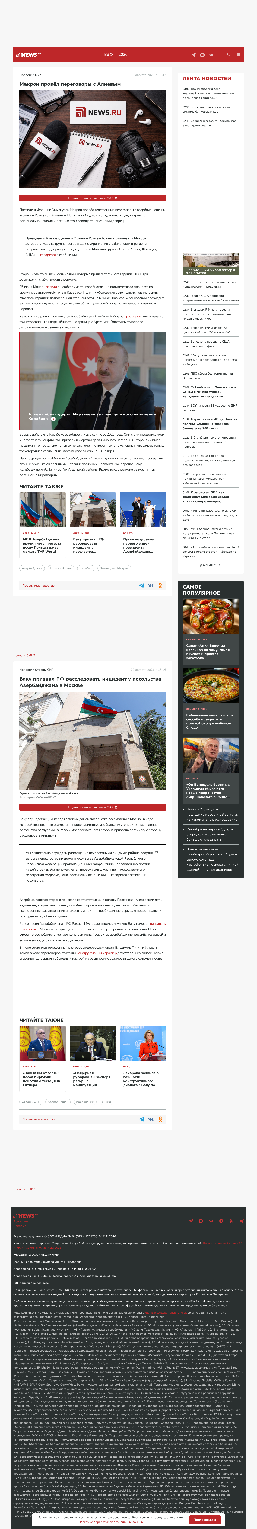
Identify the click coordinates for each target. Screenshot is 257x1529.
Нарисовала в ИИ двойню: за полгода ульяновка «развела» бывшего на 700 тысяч (210, 423)
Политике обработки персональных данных (111, 1522)
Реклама (19, 1226)
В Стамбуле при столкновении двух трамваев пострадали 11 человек (209, 442)
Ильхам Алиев (61, 568)
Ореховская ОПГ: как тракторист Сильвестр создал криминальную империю (206, 497)
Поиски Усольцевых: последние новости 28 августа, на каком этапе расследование (212, 814)
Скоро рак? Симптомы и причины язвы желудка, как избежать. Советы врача (204, 478)
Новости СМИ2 (24, 655)
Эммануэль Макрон (114, 568)
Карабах (86, 568)
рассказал (134, 316)
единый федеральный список (166, 1313)
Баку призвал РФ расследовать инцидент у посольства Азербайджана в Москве (88, 549)
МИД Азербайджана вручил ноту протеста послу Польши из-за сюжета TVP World (42, 545)
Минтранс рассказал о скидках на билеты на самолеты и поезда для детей (210, 515)
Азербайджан (32, 568)
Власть (128, 533)
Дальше (208, 565)
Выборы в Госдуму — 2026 (116, 54)
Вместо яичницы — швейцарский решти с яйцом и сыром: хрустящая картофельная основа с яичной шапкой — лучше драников (212, 859)
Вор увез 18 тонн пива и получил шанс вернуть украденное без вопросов (209, 460)
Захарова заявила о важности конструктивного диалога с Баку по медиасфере (141, 1081)
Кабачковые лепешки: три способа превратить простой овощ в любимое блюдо (209, 721)
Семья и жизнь (196, 639)
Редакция (20, 1221)
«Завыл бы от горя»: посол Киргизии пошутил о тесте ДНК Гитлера (41, 1079)
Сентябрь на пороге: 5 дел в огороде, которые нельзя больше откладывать (209, 834)
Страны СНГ (31, 533)
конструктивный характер (97, 953)
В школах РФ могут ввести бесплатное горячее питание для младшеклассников (207, 314)
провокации (85, 1102)
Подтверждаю (205, 1520)
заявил (51, 287)
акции (106, 1102)
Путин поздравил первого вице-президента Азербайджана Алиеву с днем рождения (138, 549)
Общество (193, 778)
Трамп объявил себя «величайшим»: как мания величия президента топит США (208, 93)
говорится (48, 255)
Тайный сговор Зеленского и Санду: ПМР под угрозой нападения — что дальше (209, 391)
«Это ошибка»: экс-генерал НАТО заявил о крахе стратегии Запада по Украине (211, 551)
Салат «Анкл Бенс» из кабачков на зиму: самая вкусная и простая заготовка (208, 651)
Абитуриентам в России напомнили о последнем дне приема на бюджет (210, 359)
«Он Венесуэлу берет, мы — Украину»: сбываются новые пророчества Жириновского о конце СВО (210, 792)
